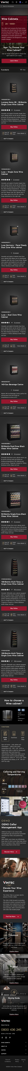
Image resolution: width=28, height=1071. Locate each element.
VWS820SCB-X (5, 169)
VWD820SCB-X (5, 312)
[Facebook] (3, 1037)
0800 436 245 (11, 1030)
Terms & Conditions (8, 1060)
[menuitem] (6, 2)
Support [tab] (3, 1053)
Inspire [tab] (3, 1050)
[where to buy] (17, 2)
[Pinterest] (11, 1037)
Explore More (14, 951)
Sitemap (23, 1060)
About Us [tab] (4, 1046)
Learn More (14, 61)
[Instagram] (7, 1037)
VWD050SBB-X (5, 443)
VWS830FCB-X (5, 99)
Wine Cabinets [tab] (5, 1042)
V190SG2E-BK (5, 650)
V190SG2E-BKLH (6, 579)
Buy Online (14, 127)
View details (20, 133)
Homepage (8, 6)
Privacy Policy (17, 1060)
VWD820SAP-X (5, 242)
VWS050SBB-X (5, 511)
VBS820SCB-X (5, 381)
